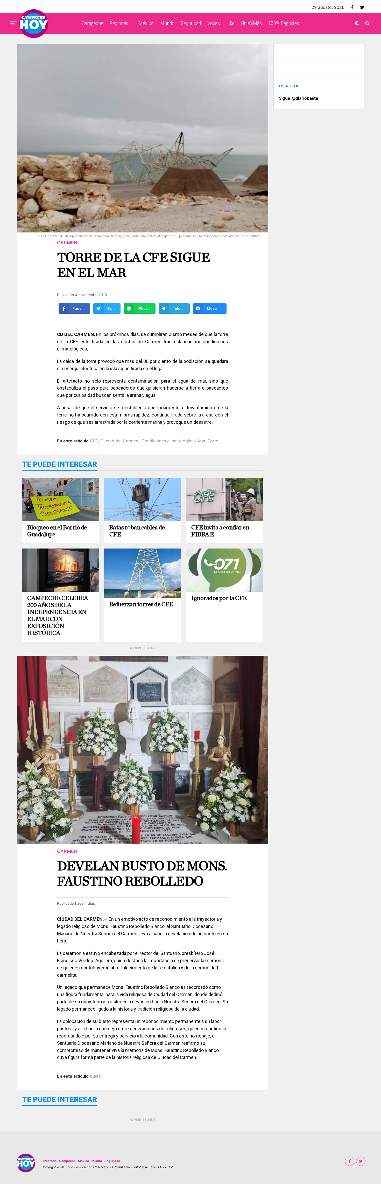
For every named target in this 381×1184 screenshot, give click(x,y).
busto (95, 1076)
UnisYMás (251, 23)
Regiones (119, 23)
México (146, 23)
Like (230, 23)
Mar (202, 441)
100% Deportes (283, 23)
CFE (94, 441)
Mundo (167, 23)
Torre (213, 441)
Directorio (49, 1161)
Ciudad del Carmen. (119, 441)
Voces (213, 23)
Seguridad (191, 23)
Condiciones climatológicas (169, 441)
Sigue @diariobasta (298, 98)
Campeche (92, 23)
